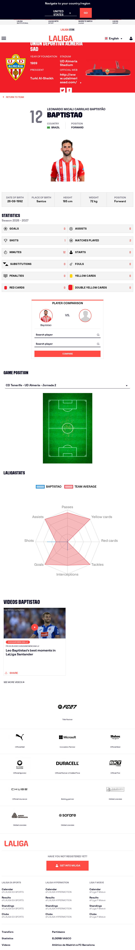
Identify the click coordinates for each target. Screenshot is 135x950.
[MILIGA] (130, 38)
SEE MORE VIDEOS (13, 682)
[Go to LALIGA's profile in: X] (62, 90)
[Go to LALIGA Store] (67, 29)
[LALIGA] (61, 38)
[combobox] (67, 335)
